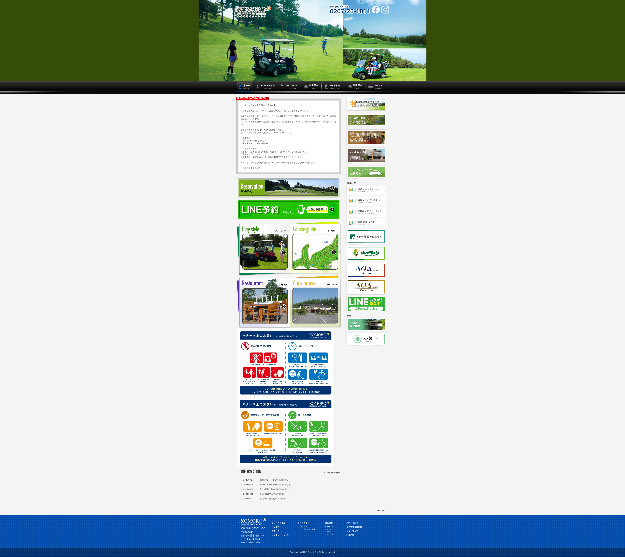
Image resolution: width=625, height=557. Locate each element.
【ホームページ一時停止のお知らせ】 (275, 484)
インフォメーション (280, 535)
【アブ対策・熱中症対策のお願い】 (275, 489)
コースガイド (303, 523)
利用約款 (350, 535)
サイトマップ (352, 531)
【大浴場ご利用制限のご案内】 (273, 498)
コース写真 (303, 526)
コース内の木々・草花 (307, 529)
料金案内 (275, 527)
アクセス (275, 531)
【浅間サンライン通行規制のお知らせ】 (276, 480)
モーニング (330, 526)
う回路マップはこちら (250, 154)
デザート (329, 532)
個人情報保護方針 (354, 527)
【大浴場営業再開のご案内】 (272, 494)
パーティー (330, 535)
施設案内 (329, 523)
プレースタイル (278, 523)
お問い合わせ (352, 523)
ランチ (328, 529)
